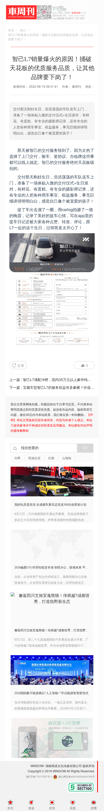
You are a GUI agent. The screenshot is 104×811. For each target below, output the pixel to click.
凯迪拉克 (34, 458)
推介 (23, 30)
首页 (11, 30)
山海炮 (66, 458)
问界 (17, 458)
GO (85, 448)
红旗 (51, 458)
